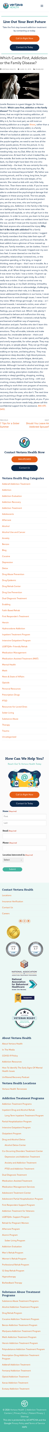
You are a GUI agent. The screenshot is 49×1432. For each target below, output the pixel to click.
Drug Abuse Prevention (13, 574)
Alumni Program (10, 1235)
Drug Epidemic (9, 580)
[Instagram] (25, 921)
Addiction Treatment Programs (17, 1104)
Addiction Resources (12, 1062)
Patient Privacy (36, 1413)
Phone (10, 842)
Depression (7, 562)
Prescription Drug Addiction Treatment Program (20, 1357)
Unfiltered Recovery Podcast (15, 1077)
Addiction (6, 490)
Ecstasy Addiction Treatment (15, 1389)
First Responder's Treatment (15, 617)
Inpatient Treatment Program (16, 635)
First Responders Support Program (18, 1205)
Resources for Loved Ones (14, 707)
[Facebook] (21, 921)
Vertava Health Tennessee (14, 1089)
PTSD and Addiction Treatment (19, 1169)
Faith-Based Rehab (11, 611)
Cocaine (6, 556)
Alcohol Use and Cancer (13, 532)
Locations (6, 896)
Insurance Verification (12, 902)
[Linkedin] (28, 921)
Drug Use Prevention (12, 593)
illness (32, 125)
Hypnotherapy (9, 1277)
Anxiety (5, 538)
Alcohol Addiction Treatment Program (20, 1307)
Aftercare (6, 520)
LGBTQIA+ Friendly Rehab (14, 647)
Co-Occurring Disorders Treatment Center (22, 1151)
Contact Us (7, 908)
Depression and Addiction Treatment (22, 1157)
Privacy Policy (20, 1413)
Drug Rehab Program (12, 1313)
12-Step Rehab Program (13, 1271)
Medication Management (14, 653)
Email (9, 830)
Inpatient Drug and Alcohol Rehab (18, 1110)
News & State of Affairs (13, 677)
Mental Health (9, 665)
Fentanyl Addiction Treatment (16, 1371)
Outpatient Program (11, 1134)
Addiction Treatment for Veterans (18, 1211)
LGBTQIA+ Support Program (15, 1217)
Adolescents (8, 514)
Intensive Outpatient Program (16, 641)
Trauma (5, 731)
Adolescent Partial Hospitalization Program (22, 1199)
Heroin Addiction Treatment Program (20, 1343)
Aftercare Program (11, 1229)
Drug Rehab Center (11, 586)
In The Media (8, 1050)
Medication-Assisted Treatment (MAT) (20, 659)
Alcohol (6, 526)
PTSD (4, 701)
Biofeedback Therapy (12, 1283)
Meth (4, 671)
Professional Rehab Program (15, 1265)
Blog (4, 550)
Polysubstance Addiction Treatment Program (23, 1349)
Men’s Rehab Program (12, 1253)
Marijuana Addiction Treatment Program (21, 1331)
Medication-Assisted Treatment (17, 1181)
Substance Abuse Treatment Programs (20, 1301)
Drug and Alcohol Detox (13, 1140)
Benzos (5, 544)
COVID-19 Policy (10, 1056)
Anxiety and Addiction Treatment (20, 1163)
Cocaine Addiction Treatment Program (20, 1319)
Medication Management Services (18, 1187)
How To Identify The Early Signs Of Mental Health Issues (22, 1069)
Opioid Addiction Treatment (15, 1377)
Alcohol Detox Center (15, 1145)
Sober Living (8, 713)
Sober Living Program (15, 1241)
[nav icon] (42, 6)
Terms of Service (37, 1423)
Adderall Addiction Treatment (16, 484)
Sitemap (24, 1417)
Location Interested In (18, 854)
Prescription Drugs (11, 695)
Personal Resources (11, 689)
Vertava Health (9, 69)
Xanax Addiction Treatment (15, 1383)
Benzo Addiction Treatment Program (19, 1325)
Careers (6, 914)
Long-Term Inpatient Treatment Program (24, 1116)
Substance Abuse (10, 719)
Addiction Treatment (12, 508)
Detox (5, 568)
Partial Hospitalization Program (17, 1122)
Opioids (5, 683)
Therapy (6, 725)
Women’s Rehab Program (14, 1259)
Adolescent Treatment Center (16, 1193)
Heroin (5, 623)
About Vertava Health (12, 1044)
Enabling (39, 69)
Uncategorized (9, 737)
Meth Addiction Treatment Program (19, 1337)
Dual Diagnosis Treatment (14, 599)
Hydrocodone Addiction (13, 629)
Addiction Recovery (11, 502)
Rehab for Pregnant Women (15, 1223)
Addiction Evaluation (12, 496)
